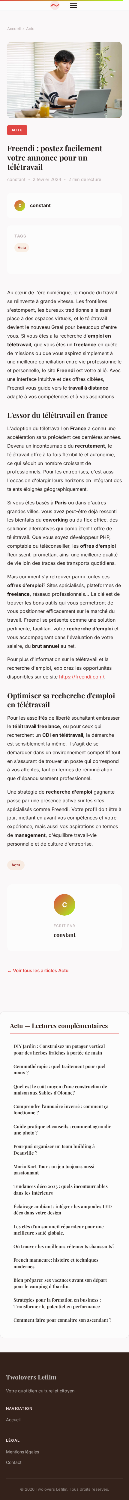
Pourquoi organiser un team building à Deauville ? (54, 1149)
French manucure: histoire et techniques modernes (56, 1263)
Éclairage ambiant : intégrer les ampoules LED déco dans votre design (63, 1209)
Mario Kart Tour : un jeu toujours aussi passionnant (54, 1169)
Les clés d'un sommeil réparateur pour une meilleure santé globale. (59, 1229)
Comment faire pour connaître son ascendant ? (62, 1320)
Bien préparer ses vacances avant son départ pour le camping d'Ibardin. (60, 1283)
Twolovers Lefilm (31, 1377)
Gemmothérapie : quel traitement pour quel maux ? (60, 1069)
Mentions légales (22, 1451)
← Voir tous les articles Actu (37, 970)
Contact (14, 1462)
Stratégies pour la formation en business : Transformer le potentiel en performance (57, 1303)
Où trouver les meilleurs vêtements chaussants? (64, 1246)
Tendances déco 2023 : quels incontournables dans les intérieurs (61, 1189)
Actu (30, 28)
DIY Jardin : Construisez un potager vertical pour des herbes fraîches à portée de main (59, 1049)
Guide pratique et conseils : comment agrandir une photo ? (62, 1129)
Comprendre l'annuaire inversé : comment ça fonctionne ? (61, 1109)
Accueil (14, 28)
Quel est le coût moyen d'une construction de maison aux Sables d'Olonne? (60, 1089)
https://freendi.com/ (81, 677)
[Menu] (74, 5)
